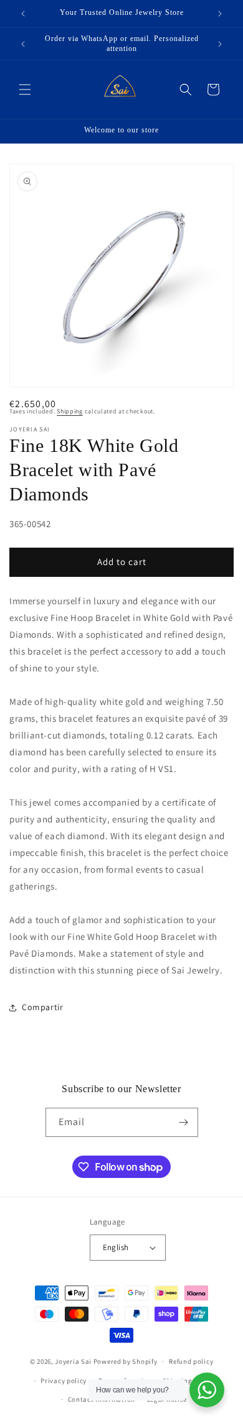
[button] (25, 89)
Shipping (70, 411)
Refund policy (191, 1361)
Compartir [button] (42, 1007)
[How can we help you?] (206, 1390)
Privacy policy (63, 1380)
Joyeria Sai (73, 1361)
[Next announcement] (220, 13)
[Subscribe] (184, 1122)
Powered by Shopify (125, 1361)
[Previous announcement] (23, 13)
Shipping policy (188, 1380)
